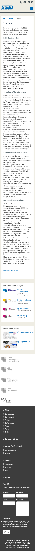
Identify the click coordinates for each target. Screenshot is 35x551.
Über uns (8, 410)
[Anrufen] (20, 3)
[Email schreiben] (24, 3)
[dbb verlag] (10, 316)
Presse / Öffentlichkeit (13, 446)
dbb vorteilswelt (25, 300)
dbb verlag (23, 316)
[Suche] (32, 3)
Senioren (7, 432)
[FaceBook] (28, 3)
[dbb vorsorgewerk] (10, 290)
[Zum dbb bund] (10, 359)
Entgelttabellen (25, 342)
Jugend (7, 426)
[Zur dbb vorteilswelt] (10, 390)
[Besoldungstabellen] (10, 335)
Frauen (7, 429)
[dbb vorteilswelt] (10, 301)
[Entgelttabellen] (10, 344)
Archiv (7, 477)
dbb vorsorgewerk (24, 290)
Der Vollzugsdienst (10, 450)
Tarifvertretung (9, 423)
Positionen (8, 420)
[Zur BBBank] (10, 400)
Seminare (8, 467)
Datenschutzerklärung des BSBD (20, 521)
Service (11, 18)
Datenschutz (7, 519)
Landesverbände (11, 439)
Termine (7, 453)
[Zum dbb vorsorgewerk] (10, 380)
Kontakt (18, 541)
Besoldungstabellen (26, 332)
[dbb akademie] (10, 309)
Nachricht (19, 500)
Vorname (6, 492)
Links (6, 470)
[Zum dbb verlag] (10, 369)
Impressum (25, 541)
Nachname (20, 492)
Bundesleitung (9, 414)
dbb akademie (24, 309)
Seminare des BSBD (10, 271)
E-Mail (5, 500)
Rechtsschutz (9, 464)
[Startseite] (4, 18)
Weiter (6, 532)
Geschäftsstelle (9, 417)
